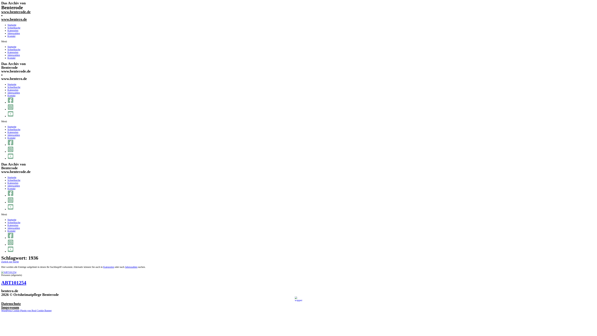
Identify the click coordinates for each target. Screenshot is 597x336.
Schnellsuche (13, 27)
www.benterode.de (16, 12)
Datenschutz (11, 304)
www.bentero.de (14, 19)
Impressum (10, 307)
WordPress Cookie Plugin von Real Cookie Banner (26, 310)
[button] (298, 41)
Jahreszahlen (13, 33)
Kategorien (12, 30)
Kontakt (11, 36)
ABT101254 (13, 282)
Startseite (11, 25)
